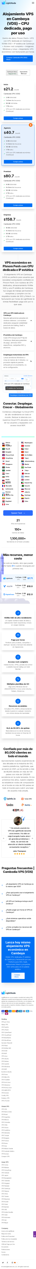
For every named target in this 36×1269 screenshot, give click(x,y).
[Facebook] (7, 1262)
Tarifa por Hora (12, 72)
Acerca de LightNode (7, 1231)
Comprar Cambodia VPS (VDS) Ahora (16, 58)
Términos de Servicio (7, 1241)
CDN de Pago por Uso (8, 1244)
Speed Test (16, 513)
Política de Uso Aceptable (9, 1239)
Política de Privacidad (7, 1236)
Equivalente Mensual (23, 72)
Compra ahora (18, 118)
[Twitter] (2, 1262)
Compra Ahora (17, 976)
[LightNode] (9, 3)
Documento (4, 1247)
